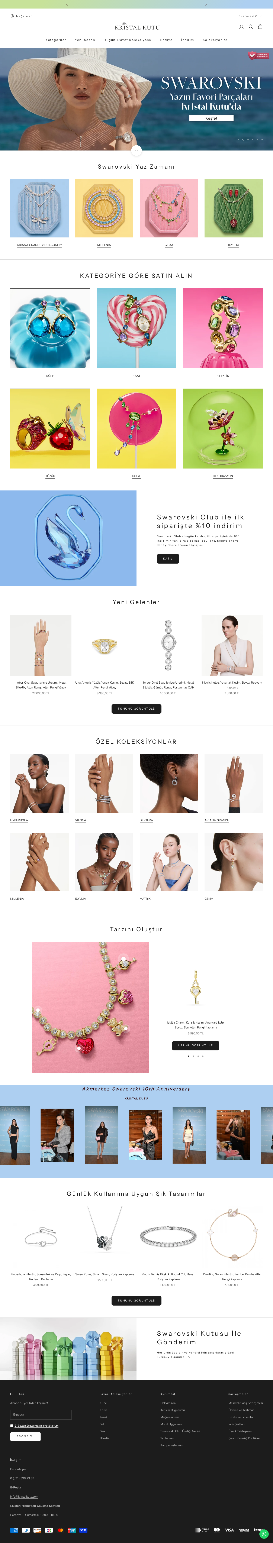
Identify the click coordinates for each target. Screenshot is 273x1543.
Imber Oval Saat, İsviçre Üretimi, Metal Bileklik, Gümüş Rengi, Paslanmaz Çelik (168, 685)
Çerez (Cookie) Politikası (244, 1438)
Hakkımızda (168, 1403)
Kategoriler (55, 40)
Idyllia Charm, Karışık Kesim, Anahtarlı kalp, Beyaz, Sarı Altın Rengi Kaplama (195, 1025)
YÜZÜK (50, 476)
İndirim (187, 40)
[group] (136, 99)
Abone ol (25, 1436)
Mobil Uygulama (171, 1424)
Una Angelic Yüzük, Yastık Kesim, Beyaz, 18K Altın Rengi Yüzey (104, 685)
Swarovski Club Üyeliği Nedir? (180, 1431)
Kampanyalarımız (171, 1445)
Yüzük (103, 1417)
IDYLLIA (233, 245)
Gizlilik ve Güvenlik (240, 1417)
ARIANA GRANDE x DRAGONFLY (39, 245)
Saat (103, 1431)
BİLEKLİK (222, 376)
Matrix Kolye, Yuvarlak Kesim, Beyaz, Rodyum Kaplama (232, 685)
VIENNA (80, 820)
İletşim (16, 1460)
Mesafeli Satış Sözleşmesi (245, 1403)
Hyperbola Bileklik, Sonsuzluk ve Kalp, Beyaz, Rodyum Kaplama (41, 1276)
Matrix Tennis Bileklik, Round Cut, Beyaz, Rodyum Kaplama (168, 1276)
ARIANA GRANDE (217, 820)
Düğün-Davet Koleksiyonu (127, 40)
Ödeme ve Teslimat (241, 1410)
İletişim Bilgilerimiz (172, 1410)
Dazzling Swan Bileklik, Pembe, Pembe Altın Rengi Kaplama (232, 1276)
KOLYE (136, 476)
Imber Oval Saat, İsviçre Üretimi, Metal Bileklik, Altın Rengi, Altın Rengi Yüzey (41, 685)
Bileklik (104, 1438)
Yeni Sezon (85, 40)
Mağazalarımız (169, 1417)
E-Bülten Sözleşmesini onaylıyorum (36, 1426)
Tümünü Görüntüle (136, 1301)
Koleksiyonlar (215, 40)
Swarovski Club (251, 16)
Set (102, 1424)
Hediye (166, 40)
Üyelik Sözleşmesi (240, 1431)
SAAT (136, 376)
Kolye (103, 1410)
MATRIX (145, 899)
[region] (136, 99)
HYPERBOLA (19, 820)
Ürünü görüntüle (195, 1045)
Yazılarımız (167, 1438)
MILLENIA (104, 245)
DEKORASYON (223, 476)
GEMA (169, 245)
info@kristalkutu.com (24, 1497)
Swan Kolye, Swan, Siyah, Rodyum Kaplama (104, 1274)
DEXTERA (146, 820)
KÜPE (50, 376)
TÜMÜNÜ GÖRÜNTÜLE (136, 709)
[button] (85, 1503)
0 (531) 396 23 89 (22, 1478)
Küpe (103, 1403)
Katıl (168, 559)
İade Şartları (236, 1424)
